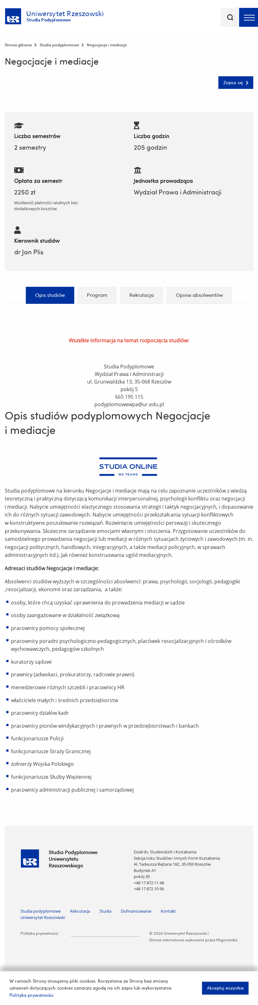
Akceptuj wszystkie (225, 988)
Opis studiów (50, 295)
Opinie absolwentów (199, 295)
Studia (105, 911)
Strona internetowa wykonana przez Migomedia (193, 939)
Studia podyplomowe (40, 911)
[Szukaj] (230, 17)
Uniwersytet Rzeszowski (42, 917)
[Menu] (248, 17)
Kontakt (168, 911)
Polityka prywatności (39, 933)
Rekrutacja (141, 295)
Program (97, 295)
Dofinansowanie (136, 911)
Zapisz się (233, 82)
